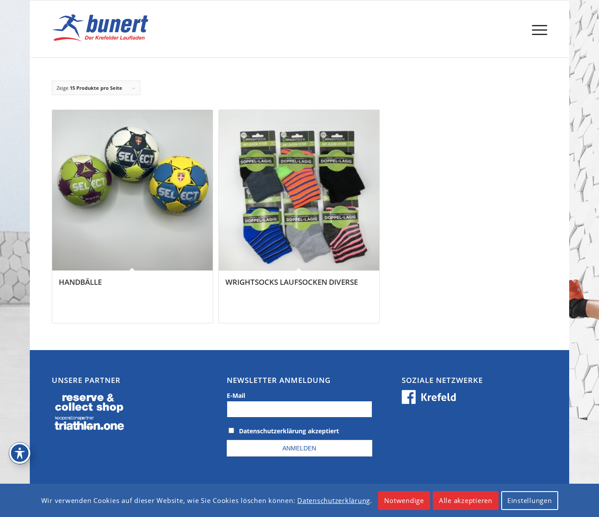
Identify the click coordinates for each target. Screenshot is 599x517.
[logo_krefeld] (102, 28)
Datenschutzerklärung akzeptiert (289, 431)
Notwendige (404, 500)
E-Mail (236, 395)
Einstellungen (529, 500)
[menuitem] (536, 28)
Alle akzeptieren (465, 500)
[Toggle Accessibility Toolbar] (19, 453)
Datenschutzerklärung (333, 500)
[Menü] (536, 28)
